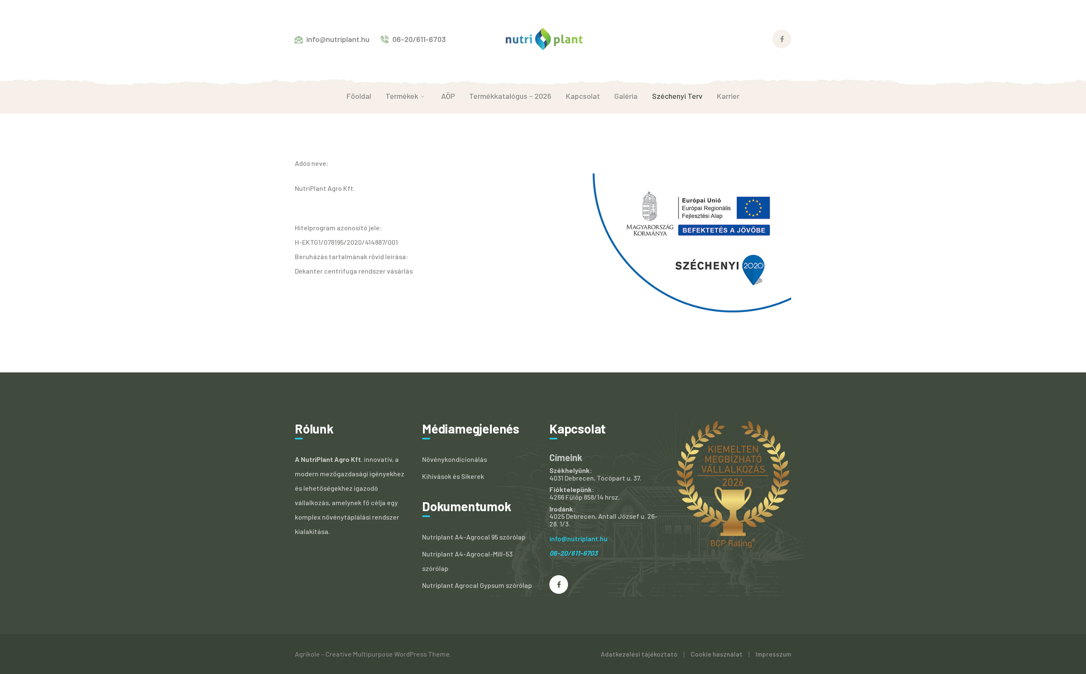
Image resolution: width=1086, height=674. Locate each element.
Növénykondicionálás (454, 459)
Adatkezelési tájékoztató (639, 654)
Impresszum (773, 654)
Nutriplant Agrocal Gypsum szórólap (477, 585)
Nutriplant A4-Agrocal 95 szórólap (474, 537)
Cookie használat (716, 654)
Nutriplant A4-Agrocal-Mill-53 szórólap (467, 561)
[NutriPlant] (543, 38)
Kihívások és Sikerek (453, 476)
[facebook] (558, 584)
